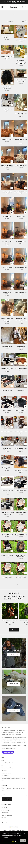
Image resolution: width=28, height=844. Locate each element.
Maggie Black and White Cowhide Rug (7, 369)
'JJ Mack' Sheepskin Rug (7, 555)
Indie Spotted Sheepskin (21, 292)
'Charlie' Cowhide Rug (20, 490)
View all (14, 629)
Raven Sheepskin (7, 216)
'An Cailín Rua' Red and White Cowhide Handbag (9, 621)
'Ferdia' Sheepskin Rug (20, 512)
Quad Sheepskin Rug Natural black (7, 87)
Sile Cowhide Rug (7, 390)
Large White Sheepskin (7, 346)
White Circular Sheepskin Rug (7, 449)
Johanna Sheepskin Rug (7, 431)
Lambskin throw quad (21, 165)
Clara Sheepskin (21, 216)
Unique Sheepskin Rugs (7, 763)
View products (13, 654)
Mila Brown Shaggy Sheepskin (7, 242)
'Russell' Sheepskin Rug (21, 534)
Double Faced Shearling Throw (21, 449)
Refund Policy (5, 775)
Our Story (4, 770)
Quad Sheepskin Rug (21, 40)
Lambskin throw (7, 192)
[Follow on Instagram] (6, 822)
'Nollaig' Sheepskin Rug (21, 470)
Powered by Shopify (20, 830)
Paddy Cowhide (7, 410)
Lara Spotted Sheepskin (21, 267)
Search (3, 760)
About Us (4, 817)
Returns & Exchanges (7, 815)
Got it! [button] (14, 841)
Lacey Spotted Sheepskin (7, 267)
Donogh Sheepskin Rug (21, 431)
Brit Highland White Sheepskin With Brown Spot (21, 320)
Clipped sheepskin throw (20, 192)
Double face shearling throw (7, 166)
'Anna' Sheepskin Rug (7, 577)
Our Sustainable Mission (7, 768)
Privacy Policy (5, 812)
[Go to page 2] (17, 584)
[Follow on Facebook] (2, 822)
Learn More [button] (5, 837)
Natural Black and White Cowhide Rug (7, 513)
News (3, 780)
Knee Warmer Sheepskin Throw (21, 114)
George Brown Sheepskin (7, 293)
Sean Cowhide (20, 390)
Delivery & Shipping (6, 810)
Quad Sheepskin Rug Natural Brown (21, 80)
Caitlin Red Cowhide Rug (21, 368)
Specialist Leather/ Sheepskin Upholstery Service (13, 778)
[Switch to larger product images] (23, 21)
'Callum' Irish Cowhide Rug (7, 491)
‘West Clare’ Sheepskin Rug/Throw (7, 36)
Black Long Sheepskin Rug (7, 468)
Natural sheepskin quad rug (21, 140)
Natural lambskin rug (7, 139)
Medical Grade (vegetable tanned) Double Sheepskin (21, 62)
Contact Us (4, 807)
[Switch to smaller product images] (25, 21)
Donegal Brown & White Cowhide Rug (7, 57)
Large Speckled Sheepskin (21, 347)
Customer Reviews (6, 773)
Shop (3, 765)
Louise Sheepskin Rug (20, 410)
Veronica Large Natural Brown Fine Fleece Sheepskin (7, 320)
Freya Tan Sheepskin (21, 241)
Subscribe (6, 799)
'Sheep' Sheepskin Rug (7, 109)
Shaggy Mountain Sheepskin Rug (20, 556)
